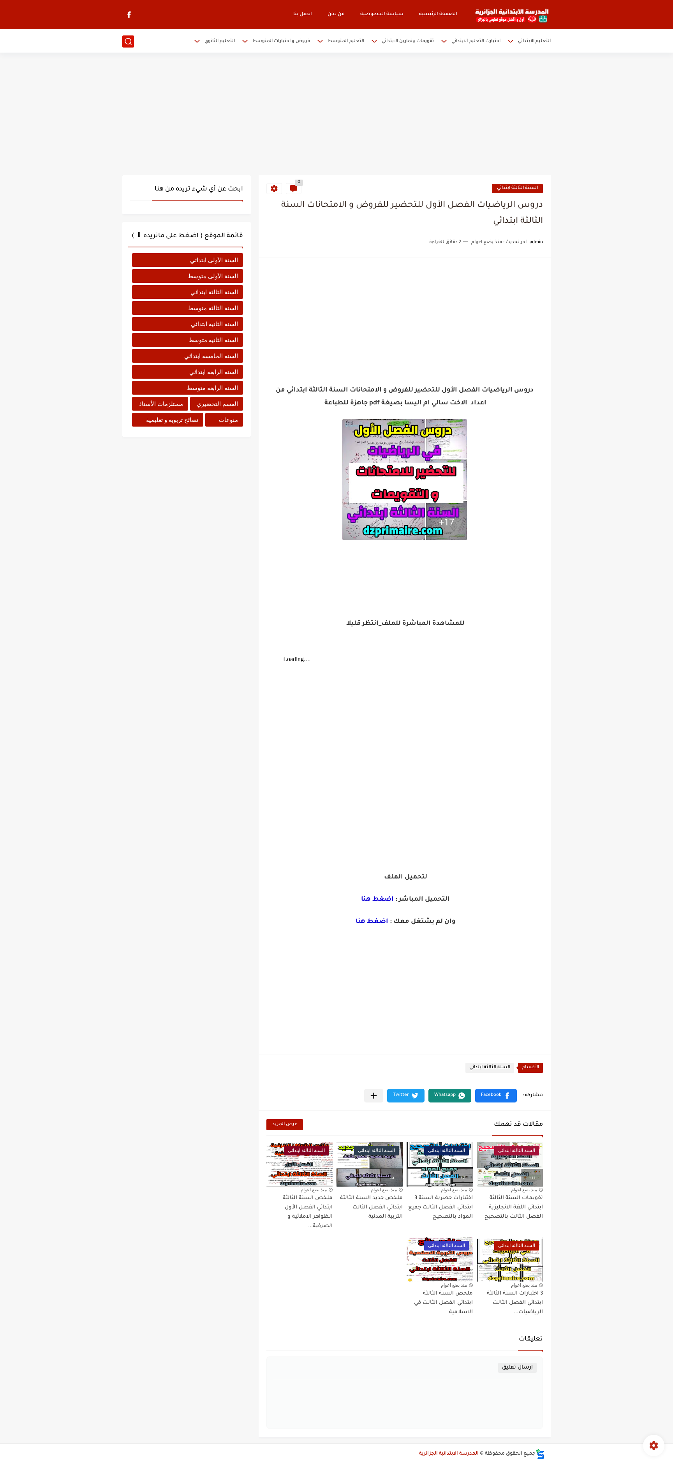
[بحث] (128, 41)
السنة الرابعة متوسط (212, 388)
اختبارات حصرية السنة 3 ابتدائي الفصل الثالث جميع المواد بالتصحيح (440, 1207)
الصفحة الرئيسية (438, 14)
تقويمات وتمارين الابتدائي (408, 41)
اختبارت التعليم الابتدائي (475, 41)
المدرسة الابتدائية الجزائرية (449, 1454)
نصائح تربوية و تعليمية (172, 419)
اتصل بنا (302, 14)
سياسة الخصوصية (381, 14)
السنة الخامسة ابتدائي (211, 356)
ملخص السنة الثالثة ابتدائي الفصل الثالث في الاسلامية (443, 1303)
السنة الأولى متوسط (213, 276)
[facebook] (129, 14)
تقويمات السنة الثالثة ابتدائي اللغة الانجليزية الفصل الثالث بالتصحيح (513, 1207)
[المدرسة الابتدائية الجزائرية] (512, 15)
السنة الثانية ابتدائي (214, 324)
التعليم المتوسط (346, 41)
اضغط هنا (377, 899)
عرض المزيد (284, 1124)
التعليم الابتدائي (534, 41)
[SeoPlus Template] (540, 1454)
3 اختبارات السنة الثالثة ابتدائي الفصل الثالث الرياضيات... (515, 1303)
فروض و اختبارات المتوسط (281, 41)
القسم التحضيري (217, 403)
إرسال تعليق (517, 1368)
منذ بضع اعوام (524, 1189)
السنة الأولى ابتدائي (214, 260)
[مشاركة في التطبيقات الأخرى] (373, 1095)
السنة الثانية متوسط (213, 340)
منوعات (228, 419)
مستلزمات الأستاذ (161, 403)
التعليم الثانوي (219, 41)
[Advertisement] (336, 114)
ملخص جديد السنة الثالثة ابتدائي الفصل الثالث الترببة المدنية (371, 1207)
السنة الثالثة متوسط (213, 308)
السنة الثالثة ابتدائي (517, 188)
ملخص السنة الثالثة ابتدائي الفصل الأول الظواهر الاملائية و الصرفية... (308, 1212)
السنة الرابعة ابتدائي (213, 372)
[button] (496, 1095)
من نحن (336, 14)
